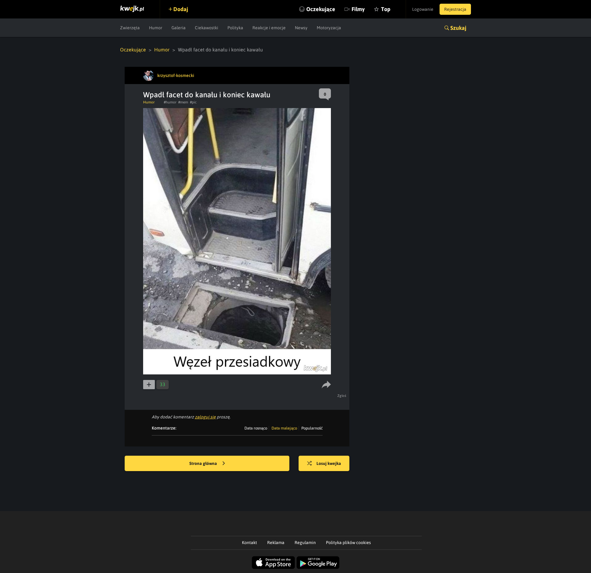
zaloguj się (205, 416)
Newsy (301, 27)
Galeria (178, 27)
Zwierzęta (130, 27)
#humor (170, 102)
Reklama (275, 542)
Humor (155, 27)
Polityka (235, 27)
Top (385, 9)
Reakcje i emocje (269, 27)
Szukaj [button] (458, 28)
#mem (183, 102)
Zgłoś (342, 395)
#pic (193, 102)
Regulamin (305, 542)
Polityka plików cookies (348, 542)
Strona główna (203, 463)
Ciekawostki (206, 27)
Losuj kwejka (328, 463)
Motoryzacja (329, 27)
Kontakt (249, 542)
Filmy (358, 9)
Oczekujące (320, 9)
